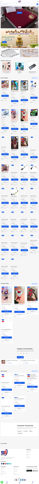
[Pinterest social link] (5, 463)
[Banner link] (19, 38)
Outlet (2, 474)
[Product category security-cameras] (7, 68)
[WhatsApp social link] (9, 463)
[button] (5, 96)
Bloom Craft (22, 123)
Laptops (27, 452)
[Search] (37, 4)
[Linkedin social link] (7, 463)
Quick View (5, 98)
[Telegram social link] (10, 463)
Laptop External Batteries (5, 331)
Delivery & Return (16, 474)
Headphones (28, 457)
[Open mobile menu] (1, 1)
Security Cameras (4, 407)
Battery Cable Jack (14, 173)
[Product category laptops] (19, 68)
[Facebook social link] (1, 463)
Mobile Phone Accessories (32, 90)
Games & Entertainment (13, 94)
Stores (2, 469)
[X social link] (3, 463)
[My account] (38, 1)
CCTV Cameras (28, 454)
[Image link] (4, 452)
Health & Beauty (4, 89)
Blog (14, 468)
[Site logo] (19, 1)
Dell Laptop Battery (4, 330)
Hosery (2, 383)
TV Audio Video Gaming (3, 122)
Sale (7, 89)
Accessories (13, 92)
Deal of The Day (29, 379)
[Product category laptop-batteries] (32, 68)
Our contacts (3, 471)
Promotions (2, 468)
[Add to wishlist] (7, 82)
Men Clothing (6, 383)
